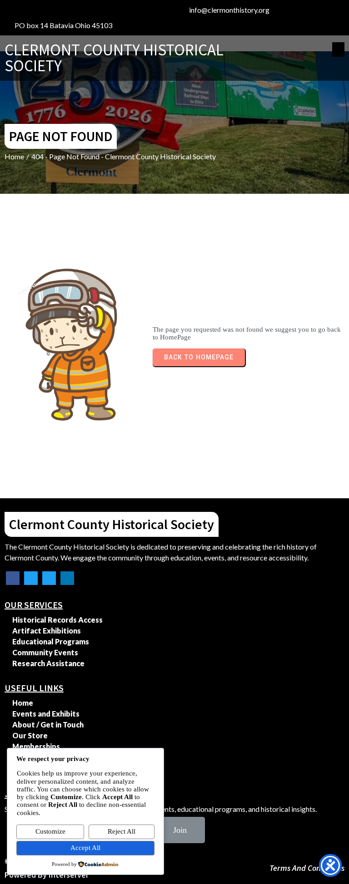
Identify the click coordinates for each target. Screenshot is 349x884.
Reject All (121, 831)
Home (14, 156)
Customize (50, 831)
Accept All (85, 847)
